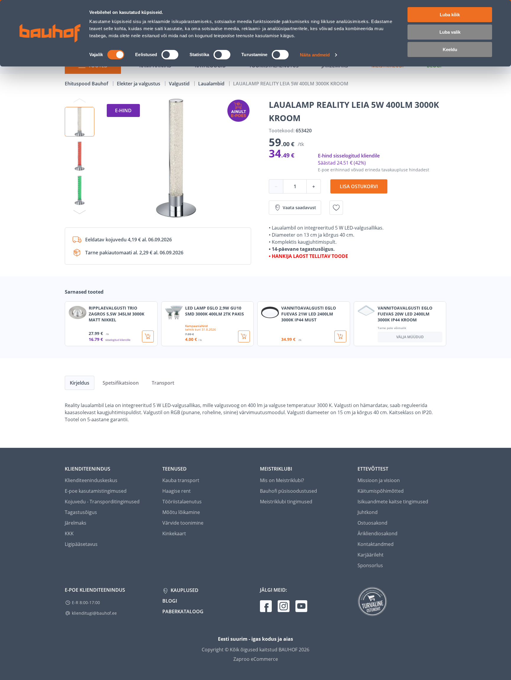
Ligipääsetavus (81, 544)
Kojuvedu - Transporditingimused (102, 501)
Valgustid (180, 83)
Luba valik (449, 32)
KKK (69, 533)
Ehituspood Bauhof (87, 83)
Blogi (169, 601)
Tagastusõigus (81, 512)
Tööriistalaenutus (182, 501)
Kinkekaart (174, 533)
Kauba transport (180, 480)
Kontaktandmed (376, 544)
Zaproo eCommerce (255, 659)
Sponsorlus (370, 565)
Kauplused (183, 590)
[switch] (169, 54)
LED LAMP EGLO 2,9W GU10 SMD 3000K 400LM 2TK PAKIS (214, 311)
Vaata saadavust (299, 207)
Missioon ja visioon (379, 480)
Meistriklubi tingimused (286, 501)
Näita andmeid (315, 54)
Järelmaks (75, 523)
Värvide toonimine (182, 523)
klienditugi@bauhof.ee (94, 613)
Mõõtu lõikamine (181, 512)
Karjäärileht (371, 555)
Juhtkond (368, 512)
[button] (79, 121)
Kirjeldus (79, 383)
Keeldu (450, 49)
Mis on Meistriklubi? (282, 480)
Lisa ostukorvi (359, 186)
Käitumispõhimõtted (381, 491)
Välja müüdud (410, 336)
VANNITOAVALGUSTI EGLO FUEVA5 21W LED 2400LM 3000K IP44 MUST (308, 314)
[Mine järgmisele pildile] (79, 212)
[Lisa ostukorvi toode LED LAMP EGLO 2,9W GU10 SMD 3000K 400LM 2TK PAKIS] (244, 336)
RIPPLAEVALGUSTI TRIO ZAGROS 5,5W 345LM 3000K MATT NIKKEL (116, 314)
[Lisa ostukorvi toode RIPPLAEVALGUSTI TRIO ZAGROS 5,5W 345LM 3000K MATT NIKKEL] (148, 336)
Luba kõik (450, 14)
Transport (163, 383)
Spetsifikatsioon (121, 383)
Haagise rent (176, 491)
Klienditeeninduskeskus (91, 480)
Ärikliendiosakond (377, 533)
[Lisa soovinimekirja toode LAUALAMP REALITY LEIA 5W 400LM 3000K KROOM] (336, 208)
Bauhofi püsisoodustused (288, 491)
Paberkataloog (182, 611)
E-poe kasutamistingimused (96, 491)
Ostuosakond (372, 523)
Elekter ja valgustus (139, 83)
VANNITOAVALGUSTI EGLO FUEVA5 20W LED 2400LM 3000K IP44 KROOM (405, 314)
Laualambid (212, 83)
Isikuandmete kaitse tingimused (393, 501)
